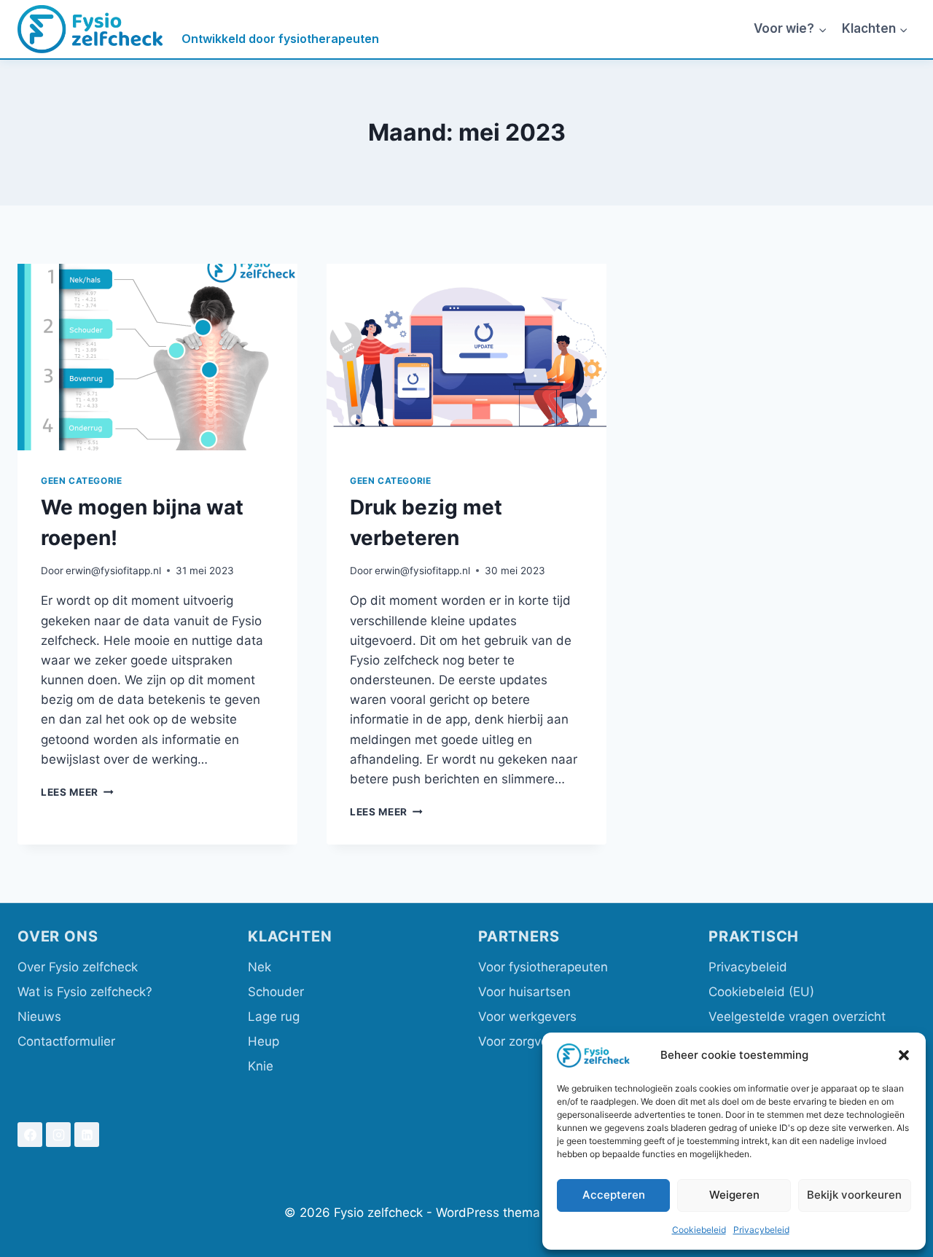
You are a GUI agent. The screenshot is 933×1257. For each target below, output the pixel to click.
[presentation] (157, 357)
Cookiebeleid (699, 1229)
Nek (259, 967)
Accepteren (613, 1195)
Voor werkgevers (527, 1016)
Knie (260, 1066)
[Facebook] (29, 1134)
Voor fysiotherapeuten (543, 967)
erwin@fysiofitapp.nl (113, 570)
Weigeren (734, 1195)
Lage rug (274, 1016)
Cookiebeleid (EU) (761, 991)
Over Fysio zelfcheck (77, 967)
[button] (904, 1055)
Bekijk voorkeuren (854, 1195)
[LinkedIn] (86, 1134)
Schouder (276, 991)
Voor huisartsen (524, 991)
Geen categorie (81, 480)
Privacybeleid (761, 1229)
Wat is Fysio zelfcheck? (84, 991)
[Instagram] (58, 1134)
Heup (263, 1041)
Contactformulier (66, 1041)
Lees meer (77, 792)
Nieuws (39, 1016)
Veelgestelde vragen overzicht (797, 1016)
